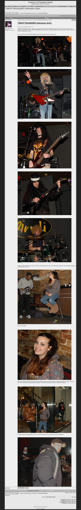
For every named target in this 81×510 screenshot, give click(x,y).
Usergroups (19, 6)
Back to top (7, 488)
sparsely (43, 508)
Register (67, 6)
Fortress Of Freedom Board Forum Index (28, 13)
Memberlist (28, 6)
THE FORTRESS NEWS (42, 13)
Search (12, 6)
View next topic (72, 15)
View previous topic (63, 15)
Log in (73, 6)
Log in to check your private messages (50, 6)
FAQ (7, 6)
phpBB (38, 506)
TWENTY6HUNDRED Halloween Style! (22, 8)
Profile (34, 6)
